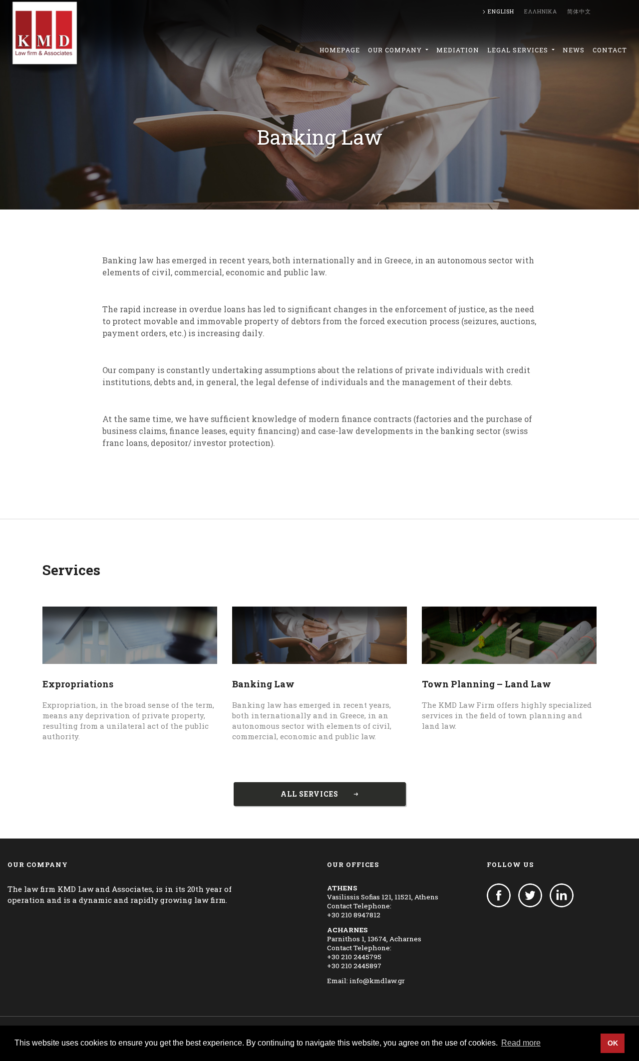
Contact (610, 50)
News (574, 50)
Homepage (340, 50)
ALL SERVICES (309, 794)
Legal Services (518, 50)
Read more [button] (521, 1043)
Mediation (457, 50)
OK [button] (613, 1043)
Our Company (396, 50)
